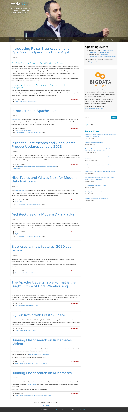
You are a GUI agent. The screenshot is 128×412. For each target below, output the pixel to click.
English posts (19, 330)
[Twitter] (107, 39)
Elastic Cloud (17, 168)
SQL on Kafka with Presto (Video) (38, 315)
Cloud (34, 330)
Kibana (33, 273)
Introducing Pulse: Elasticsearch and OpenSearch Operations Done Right (41, 50)
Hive (29, 130)
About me (58, 40)
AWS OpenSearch (52, 166)
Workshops (29, 40)
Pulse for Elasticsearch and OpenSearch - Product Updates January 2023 (45, 145)
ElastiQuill (83, 410)
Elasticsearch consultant (44, 40)
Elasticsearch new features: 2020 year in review (44, 248)
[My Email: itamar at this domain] (99, 39)
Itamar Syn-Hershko (20, 13)
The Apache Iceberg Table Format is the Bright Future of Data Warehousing (44, 284)
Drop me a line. (93, 62)
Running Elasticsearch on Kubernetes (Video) (42, 342)
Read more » (75, 99)
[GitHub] (112, 39)
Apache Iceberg (25, 305)
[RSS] (117, 39)
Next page (46, 405)
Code (19, 4)
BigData (25, 130)
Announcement (32, 101)
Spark (36, 305)
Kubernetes (27, 363)
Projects (19, 40)
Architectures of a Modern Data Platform (29, 132)
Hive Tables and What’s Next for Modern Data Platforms (44, 179)
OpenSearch (31, 166)
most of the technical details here (39, 354)
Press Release (23, 101)
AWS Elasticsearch (40, 166)
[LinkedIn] (103, 39)
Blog (12, 40)
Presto (32, 305)
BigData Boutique (32, 384)
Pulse (16, 101)
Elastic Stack (27, 273)
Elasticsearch (23, 166)
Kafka (29, 330)
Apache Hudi (15, 119)
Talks (32, 363)
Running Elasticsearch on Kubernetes (42, 373)
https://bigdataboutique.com (94, 108)
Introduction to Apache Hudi (34, 111)
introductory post (20, 190)
